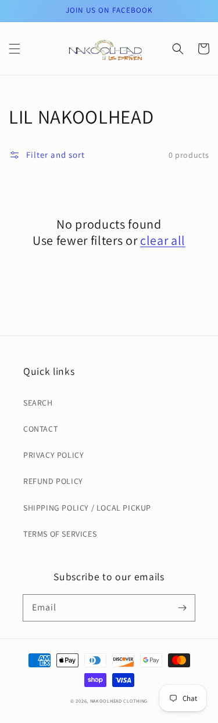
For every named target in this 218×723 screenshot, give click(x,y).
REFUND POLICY (53, 481)
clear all (162, 240)
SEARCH (38, 402)
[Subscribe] (182, 607)
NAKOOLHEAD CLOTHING (119, 700)
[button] (14, 49)
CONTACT (40, 429)
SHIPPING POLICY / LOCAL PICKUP (87, 508)
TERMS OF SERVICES (60, 534)
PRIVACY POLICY (53, 455)
